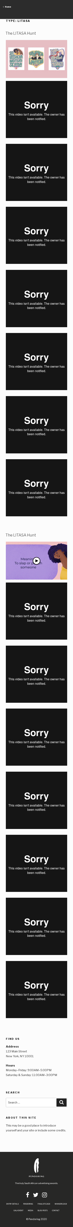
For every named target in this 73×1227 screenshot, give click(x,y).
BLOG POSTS (42, 1210)
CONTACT (55, 1210)
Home (7, 6)
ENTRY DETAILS (12, 1204)
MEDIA (30, 1210)
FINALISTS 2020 (44, 1204)
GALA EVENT (18, 1210)
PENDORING (28, 1204)
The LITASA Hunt (20, 33)
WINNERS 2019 (61, 1204)
